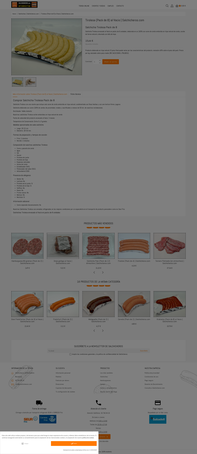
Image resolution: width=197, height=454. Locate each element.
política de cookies (88, 438)
